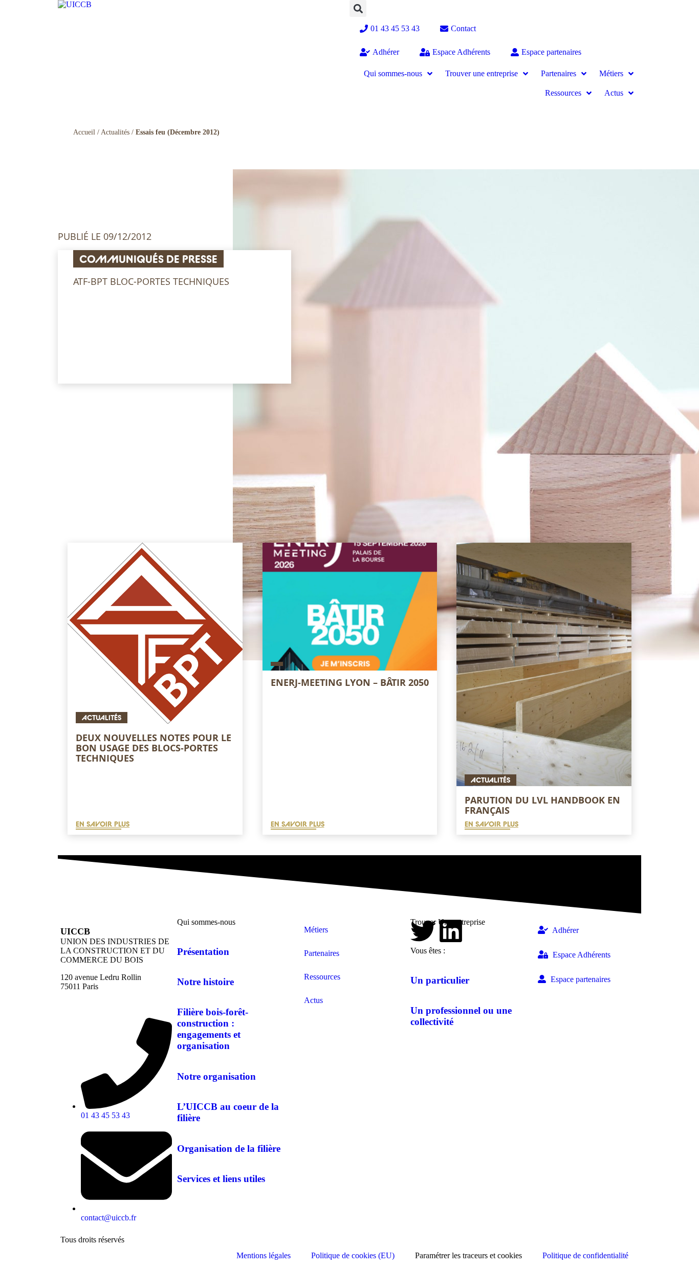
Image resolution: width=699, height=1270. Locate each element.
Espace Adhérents (461, 52)
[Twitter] (423, 931)
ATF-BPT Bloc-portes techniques (151, 281)
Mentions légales (263, 1255)
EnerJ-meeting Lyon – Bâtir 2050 (350, 682)
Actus (313, 1000)
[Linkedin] (451, 931)
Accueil (84, 132)
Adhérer (386, 52)
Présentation (203, 951)
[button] (358, 8)
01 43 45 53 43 (395, 28)
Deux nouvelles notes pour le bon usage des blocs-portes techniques (153, 747)
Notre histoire (205, 981)
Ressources (322, 976)
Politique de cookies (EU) (353, 1255)
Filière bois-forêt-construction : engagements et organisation (212, 1029)
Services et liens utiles (221, 1178)
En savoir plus (102, 824)
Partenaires (321, 953)
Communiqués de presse (148, 258)
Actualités (115, 132)
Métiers (316, 929)
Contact (463, 28)
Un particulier (439, 980)
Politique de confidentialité (585, 1255)
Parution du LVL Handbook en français (542, 805)
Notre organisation (216, 1076)
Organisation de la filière (228, 1148)
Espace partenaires (551, 52)
